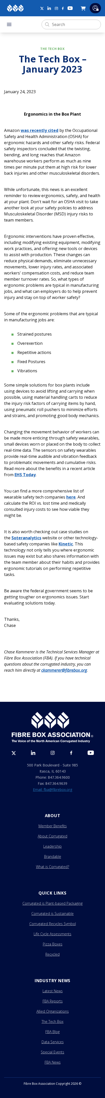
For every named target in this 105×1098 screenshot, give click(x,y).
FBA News (53, 1062)
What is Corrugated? (52, 866)
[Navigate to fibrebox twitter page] (42, 8)
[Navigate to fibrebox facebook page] (63, 8)
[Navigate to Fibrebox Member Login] (95, 8)
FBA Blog (52, 1031)
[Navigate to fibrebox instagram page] (56, 8)
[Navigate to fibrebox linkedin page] (49, 8)
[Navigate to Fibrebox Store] (84, 8)
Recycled (52, 954)
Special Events (52, 1052)
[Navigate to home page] (15, 8)
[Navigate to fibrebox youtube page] (70, 8)
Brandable (52, 856)
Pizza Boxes (52, 944)
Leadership (52, 846)
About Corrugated (52, 836)
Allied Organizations (52, 1011)
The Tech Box (52, 1021)
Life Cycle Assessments (52, 933)
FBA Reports (53, 1001)
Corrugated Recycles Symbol (52, 923)
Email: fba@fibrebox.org (52, 789)
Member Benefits (52, 826)
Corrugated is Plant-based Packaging (52, 903)
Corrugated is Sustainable (52, 913)
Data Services (53, 1041)
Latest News (53, 991)
